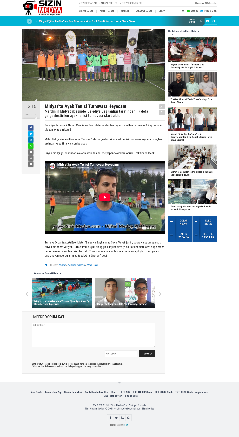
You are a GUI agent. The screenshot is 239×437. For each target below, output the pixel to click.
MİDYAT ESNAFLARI (88, 3)
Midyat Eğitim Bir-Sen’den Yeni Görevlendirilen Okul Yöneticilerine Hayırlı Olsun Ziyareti (88, 21)
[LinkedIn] (30, 140)
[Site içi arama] (214, 21)
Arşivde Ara (201, 392)
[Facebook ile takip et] (110, 418)
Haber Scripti (117, 424)
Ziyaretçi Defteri (113, 395)
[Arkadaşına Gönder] (30, 152)
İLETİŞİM (125, 392)
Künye (114, 392)
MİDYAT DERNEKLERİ (132, 3)
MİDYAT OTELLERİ (109, 3)
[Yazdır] (30, 158)
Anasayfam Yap (53, 392)
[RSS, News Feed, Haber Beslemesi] (123, 418)
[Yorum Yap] (30, 164)
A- (162, 112)
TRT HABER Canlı (142, 392)
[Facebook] (30, 128)
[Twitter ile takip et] (116, 418)
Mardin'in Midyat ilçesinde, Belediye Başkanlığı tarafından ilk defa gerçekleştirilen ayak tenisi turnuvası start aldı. (96, 113)
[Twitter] (30, 134)
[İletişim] (208, 21)
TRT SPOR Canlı (184, 392)
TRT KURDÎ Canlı (163, 392)
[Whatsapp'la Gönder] (30, 146)
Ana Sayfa (36, 392)
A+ (162, 106)
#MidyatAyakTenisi (76, 265)
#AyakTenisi (92, 265)
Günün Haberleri (73, 392)
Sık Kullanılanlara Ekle (97, 392)
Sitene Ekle (131, 395)
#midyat (62, 265)
